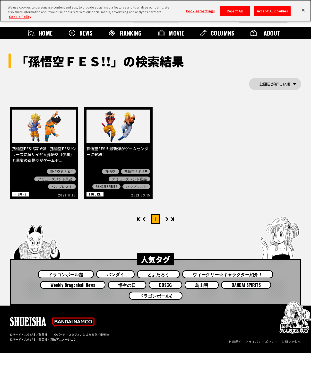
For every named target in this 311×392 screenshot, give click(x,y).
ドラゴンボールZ (155, 295)
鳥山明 (201, 285)
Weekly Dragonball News (73, 285)
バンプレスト (62, 186)
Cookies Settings (200, 11)
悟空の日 (127, 285)
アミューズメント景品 (55, 179)
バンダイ (115, 274)
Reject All (235, 11)
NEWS (86, 32)
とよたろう (158, 274)
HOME (46, 32)
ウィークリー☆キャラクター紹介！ (228, 274)
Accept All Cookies (272, 11)
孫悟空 (110, 171)
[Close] (303, 10)
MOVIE (176, 32)
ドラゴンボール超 (65, 274)
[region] (155, 11)
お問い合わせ (291, 341)
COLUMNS (222, 32)
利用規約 (235, 341)
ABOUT (272, 32)
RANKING (130, 32)
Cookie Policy (20, 16)
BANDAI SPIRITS (106, 186)
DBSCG (165, 285)
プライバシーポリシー (261, 341)
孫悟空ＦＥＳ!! (61, 171)
